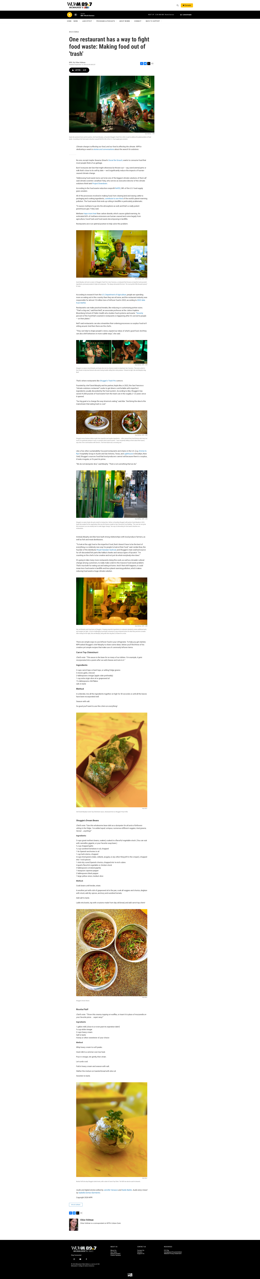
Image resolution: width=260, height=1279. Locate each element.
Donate (188, 5)
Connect (137, 21)
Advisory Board (115, 1253)
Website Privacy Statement (172, 1253)
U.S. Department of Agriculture (114, 295)
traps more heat (90, 213)
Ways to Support (153, 21)
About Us (113, 1250)
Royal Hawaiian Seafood (106, 550)
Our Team (113, 1252)
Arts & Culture (74, 32)
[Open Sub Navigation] (79, 21)
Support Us (140, 1253)
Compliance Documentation (173, 1252)
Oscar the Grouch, (115, 160)
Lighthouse (128, 454)
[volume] (75, 14)
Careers (139, 1252)
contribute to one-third (114, 198)
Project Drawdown (99, 183)
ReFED (117, 188)
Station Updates (115, 1255)
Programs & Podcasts (105, 21)
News (76, 21)
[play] (69, 15)
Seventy (139, 313)
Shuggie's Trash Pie (108, 381)
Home (69, 21)
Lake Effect (87, 21)
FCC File (166, 1250)
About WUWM (124, 21)
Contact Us (140, 1250)
